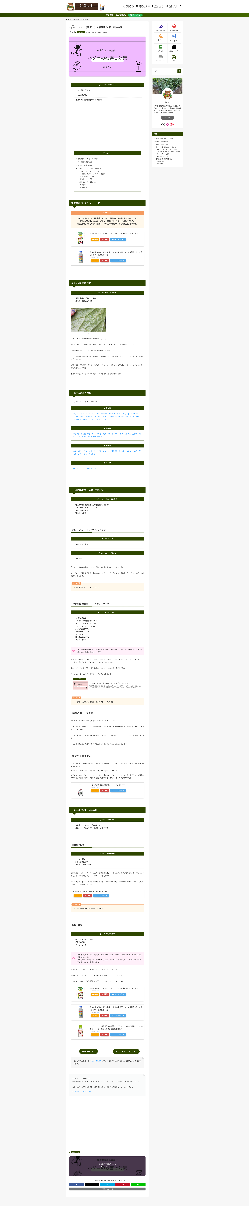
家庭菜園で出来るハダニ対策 (88, 159)
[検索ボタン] (181, 6)
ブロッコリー (134, 416)
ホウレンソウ (112, 434)
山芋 (135, 451)
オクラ (117, 416)
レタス (120, 434)
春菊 (88, 434)
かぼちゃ (124, 416)
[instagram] (167, 124)
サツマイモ (88, 451)
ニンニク (130, 451)
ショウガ (106, 451)
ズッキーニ (135, 414)
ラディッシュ (82, 454)
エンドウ (110, 416)
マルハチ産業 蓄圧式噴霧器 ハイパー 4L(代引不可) (107, 785)
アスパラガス (88, 416)
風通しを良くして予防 (87, 176)
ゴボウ (80, 451)
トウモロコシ (78, 416)
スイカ (97, 419)
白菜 (104, 434)
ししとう (126, 414)
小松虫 (83, 434)
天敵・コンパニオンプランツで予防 (91, 171)
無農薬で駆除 (84, 185)
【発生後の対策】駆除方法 (87, 182)
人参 (123, 451)
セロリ (84, 436)
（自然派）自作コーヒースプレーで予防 (92, 174)
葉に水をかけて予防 (86, 179)
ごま (78, 436)
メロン (103, 419)
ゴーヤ (91, 419)
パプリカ (112, 414)
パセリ (89, 468)
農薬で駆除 (83, 187)
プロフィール (167, 117)
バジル (75, 468)
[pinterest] (172, 124)
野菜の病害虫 (81, 32)
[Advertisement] (107, 131)
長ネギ (99, 434)
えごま (134, 434)
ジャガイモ (97, 451)
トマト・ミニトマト (88, 414)
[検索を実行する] (179, 71)
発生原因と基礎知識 (85, 162)
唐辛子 (119, 414)
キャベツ (76, 434)
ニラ (93, 434)
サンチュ (128, 434)
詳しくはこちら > (135, 15)
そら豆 (85, 419)
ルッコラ (96, 468)
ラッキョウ (77, 419)
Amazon (95, 239)
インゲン (98, 416)
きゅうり (76, 414)
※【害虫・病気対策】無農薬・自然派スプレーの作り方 (108, 683)
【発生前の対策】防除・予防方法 (89, 168)
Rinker (98, 235)
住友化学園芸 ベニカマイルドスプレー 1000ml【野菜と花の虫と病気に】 (115, 233)
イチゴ (109, 419)
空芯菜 (99, 436)
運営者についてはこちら (82, 1091)
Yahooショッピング (118, 239)
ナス (98, 414)
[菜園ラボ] (85, 6)
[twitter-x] (163, 124)
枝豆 (104, 416)
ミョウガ (92, 454)
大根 (112, 451)
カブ (74, 451)
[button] (76, 1184)
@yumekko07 (96, 1061)
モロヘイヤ (92, 436)
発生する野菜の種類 (85, 165)
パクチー (82, 468)
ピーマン (104, 414)
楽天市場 (105, 239)
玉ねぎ (117, 451)
